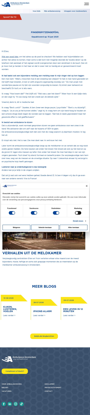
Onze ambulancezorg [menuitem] (12, 384)
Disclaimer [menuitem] (49, 384)
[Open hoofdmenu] (86, 4)
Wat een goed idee (10, 57)
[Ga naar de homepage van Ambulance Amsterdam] (15, 5)
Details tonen (78, 221)
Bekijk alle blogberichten (44, 336)
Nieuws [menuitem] (5, 387)
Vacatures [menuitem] (6, 391)
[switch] (34, 213)
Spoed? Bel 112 (9, 17)
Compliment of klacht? (15, 371)
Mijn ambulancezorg (52, 11)
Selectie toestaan (45, 227)
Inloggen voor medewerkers (75, 11)
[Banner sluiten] (86, 186)
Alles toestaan (73, 227)
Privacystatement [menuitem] (53, 387)
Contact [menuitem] (49, 391)
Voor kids (36, 11)
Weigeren (16, 227)
